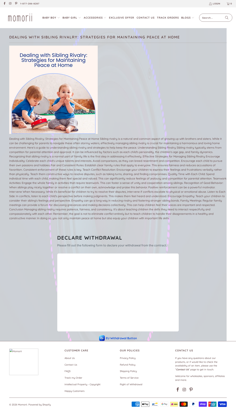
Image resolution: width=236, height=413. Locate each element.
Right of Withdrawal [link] (131, 384)
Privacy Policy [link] (128, 358)
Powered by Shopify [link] (39, 404)
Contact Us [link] (71, 364)
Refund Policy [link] (127, 364)
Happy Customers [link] (74, 390)
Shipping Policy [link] (128, 371)
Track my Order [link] (73, 377)
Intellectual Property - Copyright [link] (82, 384)
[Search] (226, 18)
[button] (51, 17)
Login (216, 3)
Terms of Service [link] (129, 377)
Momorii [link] (22, 404)
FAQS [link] (67, 371)
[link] (4, 3)
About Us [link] (70, 358)
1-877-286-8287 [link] (29, 3)
